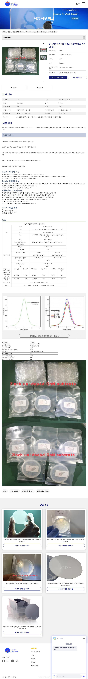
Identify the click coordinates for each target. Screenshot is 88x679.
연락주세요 (34, 666)
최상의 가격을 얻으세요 (58, 77)
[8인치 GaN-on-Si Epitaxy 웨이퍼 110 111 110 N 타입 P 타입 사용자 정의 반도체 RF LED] (22, 611)
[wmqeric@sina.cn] (17, 661)
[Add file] (54, 676)
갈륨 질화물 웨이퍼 (18, 32)
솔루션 (33, 659)
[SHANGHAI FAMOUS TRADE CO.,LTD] (11, 3)
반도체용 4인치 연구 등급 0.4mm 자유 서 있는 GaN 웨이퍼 (22, 583)
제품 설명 (40, 87)
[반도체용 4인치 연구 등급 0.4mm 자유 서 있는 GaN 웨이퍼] (22, 567)
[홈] (11, 652)
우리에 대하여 (35, 652)
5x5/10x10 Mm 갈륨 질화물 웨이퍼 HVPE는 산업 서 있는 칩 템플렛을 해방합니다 (22, 541)
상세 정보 (14, 87)
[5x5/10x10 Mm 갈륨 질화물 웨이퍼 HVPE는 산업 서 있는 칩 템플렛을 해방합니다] (22, 524)
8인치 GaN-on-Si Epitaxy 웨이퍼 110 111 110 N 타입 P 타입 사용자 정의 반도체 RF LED (22, 628)
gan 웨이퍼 (14, 491)
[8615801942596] (8, 661)
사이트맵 (13, 677)
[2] (20, 61)
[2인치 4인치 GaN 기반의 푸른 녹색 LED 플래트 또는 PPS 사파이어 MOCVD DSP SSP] (66, 567)
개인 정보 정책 (6, 677)
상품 (9, 32)
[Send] (83, 676)
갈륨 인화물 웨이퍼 (43, 491)
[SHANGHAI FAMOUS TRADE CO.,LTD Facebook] (3, 661)
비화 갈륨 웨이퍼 (27, 491)
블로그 (33, 662)
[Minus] (84, 638)
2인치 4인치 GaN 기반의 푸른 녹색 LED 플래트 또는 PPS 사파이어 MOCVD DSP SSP (66, 584)
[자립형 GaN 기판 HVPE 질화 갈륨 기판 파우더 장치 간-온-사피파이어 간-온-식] (66, 523)
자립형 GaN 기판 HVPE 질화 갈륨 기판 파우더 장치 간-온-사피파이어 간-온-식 (65, 541)
